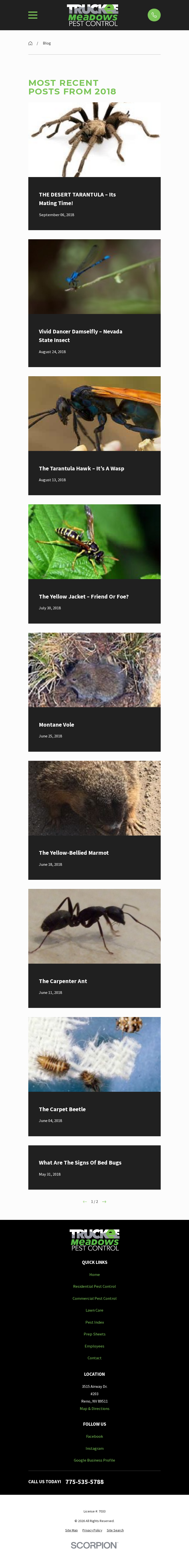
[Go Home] (30, 43)
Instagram (95, 1448)
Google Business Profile (94, 1460)
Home (94, 1274)
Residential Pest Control (94, 1286)
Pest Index (94, 1322)
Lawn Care (94, 1310)
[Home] (92, 15)
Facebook (94, 1436)
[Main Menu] (32, 15)
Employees (94, 1346)
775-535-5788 (84, 1482)
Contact (95, 1358)
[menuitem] (71, 1530)
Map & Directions (95, 1408)
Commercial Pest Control (95, 1298)
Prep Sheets (95, 1334)
